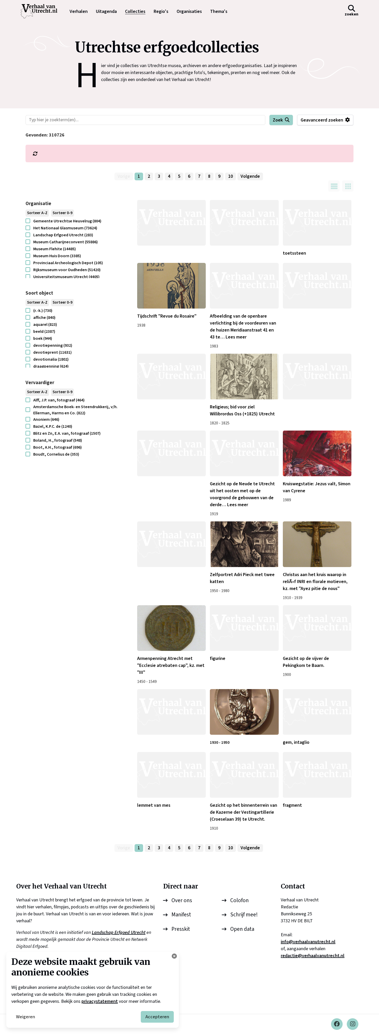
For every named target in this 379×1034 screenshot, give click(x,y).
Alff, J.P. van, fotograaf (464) (59, 400)
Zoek (278, 120)
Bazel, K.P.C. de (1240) (52, 426)
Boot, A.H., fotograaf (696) (57, 447)
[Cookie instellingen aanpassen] (174, 956)
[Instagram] (352, 1024)
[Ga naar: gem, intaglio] (317, 712)
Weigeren (25, 1017)
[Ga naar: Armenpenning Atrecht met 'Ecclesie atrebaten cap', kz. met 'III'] (171, 628)
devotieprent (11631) (52, 352)
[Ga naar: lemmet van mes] (171, 775)
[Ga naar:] (171, 223)
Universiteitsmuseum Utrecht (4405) (66, 277)
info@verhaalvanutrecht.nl (308, 942)
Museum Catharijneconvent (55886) (65, 242)
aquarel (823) (45, 324)
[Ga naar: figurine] (244, 628)
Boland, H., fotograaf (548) (57, 440)
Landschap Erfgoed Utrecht (118, 932)
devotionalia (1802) (51, 359)
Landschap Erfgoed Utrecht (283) (63, 235)
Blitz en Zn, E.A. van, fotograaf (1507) (67, 433)
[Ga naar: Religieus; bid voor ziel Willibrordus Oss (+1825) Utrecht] (244, 376)
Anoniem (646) (46, 419)
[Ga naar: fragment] (317, 775)
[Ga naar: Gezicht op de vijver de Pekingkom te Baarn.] (317, 628)
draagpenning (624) (51, 366)
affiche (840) (44, 317)
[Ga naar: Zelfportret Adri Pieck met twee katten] (244, 544)
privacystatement (99, 1001)
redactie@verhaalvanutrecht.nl (312, 955)
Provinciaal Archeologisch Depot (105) (68, 263)
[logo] (41, 11)
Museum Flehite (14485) (54, 249)
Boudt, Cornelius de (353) (56, 454)
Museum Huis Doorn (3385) (57, 256)
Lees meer (236, 337)
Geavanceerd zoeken (322, 120)
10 (230, 176)
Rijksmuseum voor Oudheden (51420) (67, 270)
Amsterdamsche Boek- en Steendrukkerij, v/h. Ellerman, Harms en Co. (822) (75, 410)
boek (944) (42, 338)
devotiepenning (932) (52, 345)
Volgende (250, 176)
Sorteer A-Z (37, 213)
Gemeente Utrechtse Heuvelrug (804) (67, 221)
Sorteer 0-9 (62, 213)
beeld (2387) (44, 331)
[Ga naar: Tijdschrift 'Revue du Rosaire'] (171, 286)
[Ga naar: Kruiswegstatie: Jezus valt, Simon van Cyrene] (317, 453)
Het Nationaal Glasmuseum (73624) (65, 228)
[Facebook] (337, 1024)
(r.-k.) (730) (42, 310)
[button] (351, 11)
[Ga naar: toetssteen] (317, 223)
